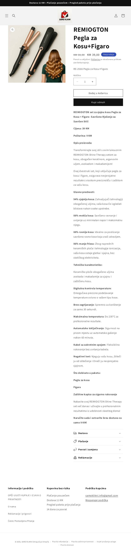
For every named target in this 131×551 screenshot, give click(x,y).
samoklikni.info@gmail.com (101, 495)
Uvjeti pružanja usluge (106, 541)
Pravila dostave (67, 545)
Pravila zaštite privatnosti (82, 541)
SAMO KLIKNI (27, 542)
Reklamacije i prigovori (19, 513)
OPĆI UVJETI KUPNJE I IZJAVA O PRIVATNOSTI (24, 497)
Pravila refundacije (60, 541)
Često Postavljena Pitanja (21, 520)
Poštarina (95, 59)
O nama (12, 506)
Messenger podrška (96, 500)
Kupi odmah (98, 102)
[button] (6, 15)
